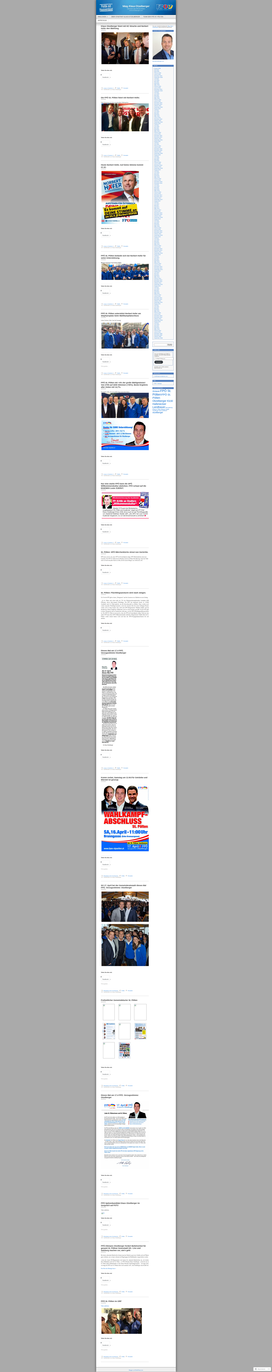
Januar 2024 (157, 101)
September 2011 (158, 302)
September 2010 (158, 320)
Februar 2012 (157, 294)
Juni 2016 (156, 221)
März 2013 (157, 277)
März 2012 (157, 293)
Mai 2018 (156, 187)
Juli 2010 (156, 323)
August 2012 (157, 285)
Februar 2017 (157, 210)
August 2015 (157, 236)
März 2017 (157, 208)
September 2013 (158, 269)
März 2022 (157, 131)
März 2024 (157, 98)
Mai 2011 (156, 308)
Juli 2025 (156, 78)
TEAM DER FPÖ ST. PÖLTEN (153, 17)
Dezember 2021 (158, 135)
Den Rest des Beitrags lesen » (108, 1268)
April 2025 (156, 83)
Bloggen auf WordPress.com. (136, 1370)
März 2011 (156, 311)
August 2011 (157, 303)
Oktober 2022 (157, 120)
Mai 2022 (156, 128)
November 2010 (158, 317)
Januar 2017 (157, 211)
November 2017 (158, 196)
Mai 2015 (156, 241)
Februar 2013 (157, 278)
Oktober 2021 (157, 138)
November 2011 (158, 299)
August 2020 (157, 154)
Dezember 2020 (158, 148)
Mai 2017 (156, 205)
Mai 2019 (156, 174)
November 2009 (158, 335)
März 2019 (157, 177)
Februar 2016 (157, 227)
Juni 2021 (156, 144)
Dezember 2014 (158, 248)
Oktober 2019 (157, 166)
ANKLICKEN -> (103, 17)
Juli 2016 (156, 220)
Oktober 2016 (157, 215)
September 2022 (158, 122)
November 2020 (158, 150)
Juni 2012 (156, 288)
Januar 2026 (157, 74)
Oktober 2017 (157, 198)
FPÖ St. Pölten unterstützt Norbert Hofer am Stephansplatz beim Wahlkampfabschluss (121, 314)
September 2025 (158, 77)
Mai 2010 (156, 326)
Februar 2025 (157, 86)
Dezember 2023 (158, 102)
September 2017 (158, 199)
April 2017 (156, 207)
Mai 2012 (156, 290)
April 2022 (156, 129)
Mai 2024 (156, 95)
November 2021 (158, 137)
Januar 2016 (157, 229)
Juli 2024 (156, 92)
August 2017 (157, 201)
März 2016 (157, 226)
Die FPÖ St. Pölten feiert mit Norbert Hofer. (120, 98)
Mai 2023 (156, 113)
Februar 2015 (157, 245)
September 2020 (158, 153)
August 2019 (157, 169)
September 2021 (158, 140)
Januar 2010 (157, 332)
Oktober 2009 (157, 336)
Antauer (156, 391)
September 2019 (158, 168)
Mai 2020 (156, 159)
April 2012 (156, 291)
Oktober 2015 (157, 233)
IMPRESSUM (102, 20)
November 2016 (158, 214)
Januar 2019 (157, 180)
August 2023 (157, 108)
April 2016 (156, 224)
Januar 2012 (157, 296)
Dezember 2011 (158, 297)
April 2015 (156, 242)
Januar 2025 (157, 87)
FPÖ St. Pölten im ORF (111, 1301)
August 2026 (157, 68)
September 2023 (158, 107)
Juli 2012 (156, 287)
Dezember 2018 (158, 181)
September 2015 (158, 235)
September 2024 (158, 90)
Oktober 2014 (157, 251)
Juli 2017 (156, 202)
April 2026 (156, 71)
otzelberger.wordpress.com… (161, 376)
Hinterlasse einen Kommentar (110, 875)
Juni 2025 (156, 80)
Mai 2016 (156, 223)
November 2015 (158, 232)
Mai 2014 (156, 259)
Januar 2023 (157, 117)
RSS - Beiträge (158, 383)
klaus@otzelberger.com (158, 61)
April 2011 (156, 309)
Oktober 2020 (157, 151)
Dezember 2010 (158, 315)
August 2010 (157, 321)
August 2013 (157, 271)
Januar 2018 (157, 193)
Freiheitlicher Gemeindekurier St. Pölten (119, 1000)
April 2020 (156, 160)
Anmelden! (158, 362)
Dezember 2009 (158, 333)
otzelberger (157, 412)
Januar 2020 (157, 163)
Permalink (125, 88)
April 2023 (156, 114)
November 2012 (158, 281)
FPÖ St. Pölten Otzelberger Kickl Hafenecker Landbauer (162, 401)
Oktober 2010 (157, 318)
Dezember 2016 (158, 213)
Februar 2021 (157, 145)
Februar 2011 (157, 312)
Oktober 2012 (157, 283)
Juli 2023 (156, 110)
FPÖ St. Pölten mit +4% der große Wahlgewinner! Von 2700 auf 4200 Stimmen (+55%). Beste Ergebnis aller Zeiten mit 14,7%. (124, 385)
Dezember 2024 (158, 89)
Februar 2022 (157, 132)
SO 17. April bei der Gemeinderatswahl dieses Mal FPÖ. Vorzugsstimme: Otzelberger (123, 886)
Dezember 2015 (158, 230)
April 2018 (156, 189)
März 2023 (157, 116)
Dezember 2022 (158, 119)
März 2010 (157, 329)
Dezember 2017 (158, 195)
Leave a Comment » (108, 88)
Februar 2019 (157, 178)
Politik (118, 88)
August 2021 (157, 141)
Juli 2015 (156, 238)
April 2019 (156, 175)
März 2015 (157, 244)
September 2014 (158, 253)
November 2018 (158, 183)
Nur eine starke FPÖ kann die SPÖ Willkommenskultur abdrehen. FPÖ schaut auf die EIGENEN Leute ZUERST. (123, 486)
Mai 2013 (156, 274)
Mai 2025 (156, 81)
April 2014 (156, 260)
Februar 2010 (157, 330)
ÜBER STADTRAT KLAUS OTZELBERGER (125, 17)
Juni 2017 (156, 204)
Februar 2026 (157, 73)
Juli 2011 (156, 305)
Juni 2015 (156, 239)
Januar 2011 (157, 314)
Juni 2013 (156, 272)
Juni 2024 (156, 93)
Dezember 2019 (158, 165)
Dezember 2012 (158, 280)
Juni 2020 (156, 157)
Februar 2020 (157, 162)
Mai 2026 (156, 70)
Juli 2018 (156, 184)
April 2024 (156, 96)
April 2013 (156, 275)
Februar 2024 (157, 99)
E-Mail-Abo (157, 350)
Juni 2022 (156, 126)
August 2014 (157, 254)
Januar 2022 (157, 134)
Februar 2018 (157, 192)
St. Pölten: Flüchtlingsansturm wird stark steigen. (123, 593)
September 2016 (158, 217)
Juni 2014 (156, 257)
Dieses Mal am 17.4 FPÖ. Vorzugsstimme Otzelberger (113, 652)
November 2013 (158, 268)
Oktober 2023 (157, 105)
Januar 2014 (157, 265)
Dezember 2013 (158, 266)
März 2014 (157, 262)
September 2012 (158, 284)
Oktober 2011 (157, 300)
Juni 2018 (156, 186)
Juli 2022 (156, 125)
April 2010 (156, 327)
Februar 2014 (157, 263)
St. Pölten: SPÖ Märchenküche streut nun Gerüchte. (124, 552)
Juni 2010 (156, 324)
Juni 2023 (156, 111)
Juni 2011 (156, 306)
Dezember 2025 (158, 75)
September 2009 (158, 338)
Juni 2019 (156, 172)
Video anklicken (105, 1306)
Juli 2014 (156, 256)
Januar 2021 (157, 147)
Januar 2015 (157, 247)
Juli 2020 (156, 156)
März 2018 (157, 190)
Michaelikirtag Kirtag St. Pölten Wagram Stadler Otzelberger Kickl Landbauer (162, 409)
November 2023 (158, 104)
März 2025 (157, 84)
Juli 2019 (156, 171)
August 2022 (157, 123)
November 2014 (158, 250)
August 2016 (157, 218)
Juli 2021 (156, 143)
